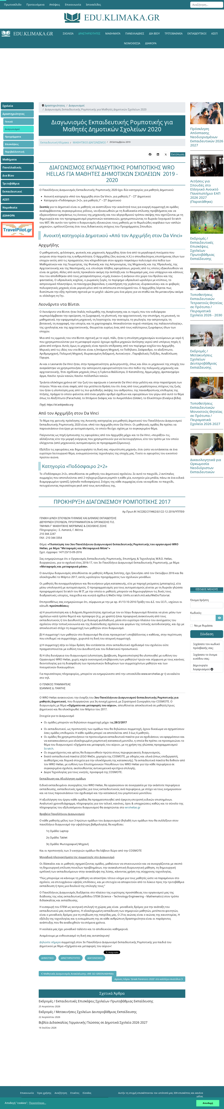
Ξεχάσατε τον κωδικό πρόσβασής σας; (206, 646)
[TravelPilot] (17, 229)
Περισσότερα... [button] (37, 1103)
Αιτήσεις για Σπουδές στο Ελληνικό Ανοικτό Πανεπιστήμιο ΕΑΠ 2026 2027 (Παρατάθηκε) (205, 191)
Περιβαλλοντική (14, 151)
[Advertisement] (112, 71)
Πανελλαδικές (134, 33)
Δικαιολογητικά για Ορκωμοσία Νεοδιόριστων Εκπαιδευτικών (205, 465)
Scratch (48, 748)
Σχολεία (68, 33)
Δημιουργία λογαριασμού (202, 667)
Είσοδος (87, 1092)
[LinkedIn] (158, 154)
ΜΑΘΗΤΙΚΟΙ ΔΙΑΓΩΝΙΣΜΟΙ (89, 142)
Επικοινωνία (73, 4)
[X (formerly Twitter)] (166, 154)
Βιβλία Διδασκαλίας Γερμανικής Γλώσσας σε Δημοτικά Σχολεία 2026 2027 (93, 1022)
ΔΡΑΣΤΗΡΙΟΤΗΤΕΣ (70, 958)
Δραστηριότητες (89, 33)
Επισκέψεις (12, 144)
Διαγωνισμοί (12, 129)
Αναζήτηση (61, 1092)
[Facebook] (150, 154)
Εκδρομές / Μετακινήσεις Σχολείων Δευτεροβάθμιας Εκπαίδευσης (88, 1012)
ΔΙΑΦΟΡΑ (150, 43)
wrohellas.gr (133, 807)
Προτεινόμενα (35, 4)
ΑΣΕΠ (214, 33)
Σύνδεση (206, 634)
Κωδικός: (196, 613)
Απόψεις (54, 4)
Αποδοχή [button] (208, 1103)
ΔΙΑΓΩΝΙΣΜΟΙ (95, 958)
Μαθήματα (112, 33)
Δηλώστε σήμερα (50, 942)
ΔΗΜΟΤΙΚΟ (47, 958)
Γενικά (9, 121)
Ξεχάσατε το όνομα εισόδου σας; (205, 656)
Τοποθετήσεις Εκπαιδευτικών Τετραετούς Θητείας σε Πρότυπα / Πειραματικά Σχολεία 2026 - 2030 (206, 304)
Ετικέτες (74, 1092)
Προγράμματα (13, 136)
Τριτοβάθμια (174, 33)
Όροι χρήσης (44, 1092)
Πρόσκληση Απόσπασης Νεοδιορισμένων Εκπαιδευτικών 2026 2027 (206, 136)
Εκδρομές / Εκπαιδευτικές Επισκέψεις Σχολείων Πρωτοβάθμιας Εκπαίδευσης (96, 1001)
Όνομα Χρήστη (199, 600)
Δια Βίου (154, 33)
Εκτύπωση (177, 154)
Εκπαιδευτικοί (196, 33)
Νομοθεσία (132, 43)
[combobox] (206, 5)
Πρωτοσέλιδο (12, 4)
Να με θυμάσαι (203, 625)
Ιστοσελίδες (93, 4)
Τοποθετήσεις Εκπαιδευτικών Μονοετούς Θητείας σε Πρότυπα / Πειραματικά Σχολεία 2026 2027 (206, 413)
